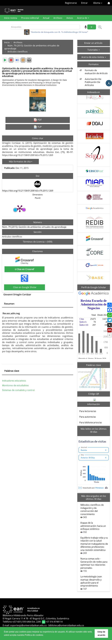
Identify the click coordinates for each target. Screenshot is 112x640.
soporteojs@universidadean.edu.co (28, 625)
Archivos (57, 17)
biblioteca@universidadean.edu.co (66, 625)
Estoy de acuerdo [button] (101, 633)
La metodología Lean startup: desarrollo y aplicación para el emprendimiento (91, 581)
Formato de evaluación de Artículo (96, 72)
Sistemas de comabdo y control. (18, 390)
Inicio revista (10, 17)
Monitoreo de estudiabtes (15, 385)
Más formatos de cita (20, 161)
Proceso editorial (30, 17)
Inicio (7, 42)
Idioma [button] (97, 2)
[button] (109, 83)
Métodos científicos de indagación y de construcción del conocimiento (92, 509)
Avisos (69, 17)
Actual (46, 17)
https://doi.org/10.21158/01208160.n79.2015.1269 (27, 190)
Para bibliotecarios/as (90, 422)
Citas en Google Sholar (24, 287)
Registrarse (71, 2)
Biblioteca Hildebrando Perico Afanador (23, 615)
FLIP (39, 126)
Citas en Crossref (24, 269)
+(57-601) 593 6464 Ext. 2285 (27, 621)
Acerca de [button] (82, 17)
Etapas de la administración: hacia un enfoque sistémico (93, 525)
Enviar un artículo (93, 42)
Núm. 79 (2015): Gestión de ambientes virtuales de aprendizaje (34, 226)
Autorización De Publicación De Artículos (93, 82)
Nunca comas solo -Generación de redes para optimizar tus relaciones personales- (93, 563)
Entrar (84, 2)
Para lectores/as (87, 411)
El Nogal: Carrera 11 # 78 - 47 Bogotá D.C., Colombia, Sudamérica (36, 618)
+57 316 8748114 (54, 621)
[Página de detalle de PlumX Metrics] (20, 208)
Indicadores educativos (14, 380)
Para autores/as (87, 416)
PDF (39, 119)
